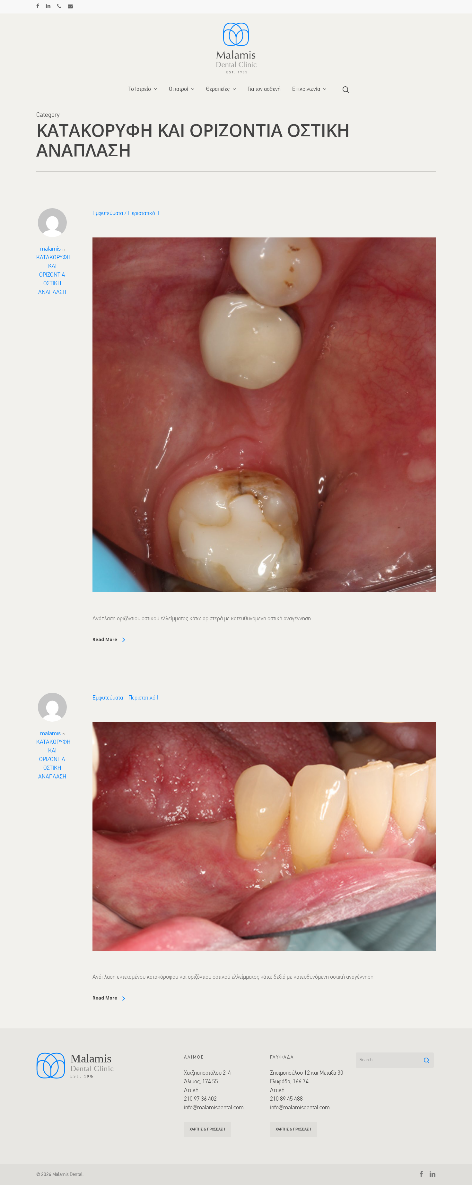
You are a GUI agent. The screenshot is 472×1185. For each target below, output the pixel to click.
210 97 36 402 (200, 1099)
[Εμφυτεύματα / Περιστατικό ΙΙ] (264, 610)
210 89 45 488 (286, 1099)
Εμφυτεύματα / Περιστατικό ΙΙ (125, 214)
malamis (50, 249)
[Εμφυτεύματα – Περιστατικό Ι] (264, 969)
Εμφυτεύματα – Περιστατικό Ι (125, 698)
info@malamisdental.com (214, 1108)
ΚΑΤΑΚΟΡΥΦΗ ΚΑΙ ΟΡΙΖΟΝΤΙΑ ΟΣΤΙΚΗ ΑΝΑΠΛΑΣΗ (53, 275)
